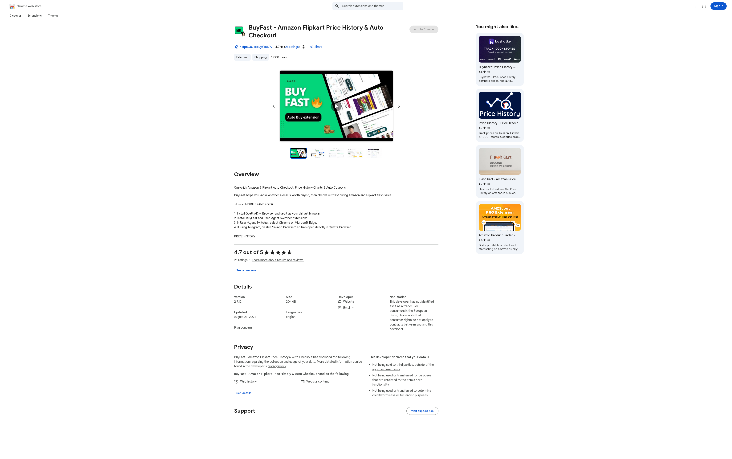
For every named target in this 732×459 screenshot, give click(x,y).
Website (348, 302)
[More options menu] (696, 6)
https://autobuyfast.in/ (256, 47)
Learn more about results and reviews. (278, 260)
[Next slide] (399, 106)
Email (346, 308)
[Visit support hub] (422, 411)
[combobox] (372, 6)
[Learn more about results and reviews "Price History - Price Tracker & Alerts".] (488, 128)
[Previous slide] (274, 106)
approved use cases (386, 369)
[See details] (244, 393)
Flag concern (243, 328)
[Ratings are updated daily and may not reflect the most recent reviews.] (303, 47)
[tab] (15, 15)
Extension (242, 57)
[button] (704, 6)
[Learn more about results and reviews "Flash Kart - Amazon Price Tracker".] (488, 184)
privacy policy (277, 366)
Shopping (260, 57)
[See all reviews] (246, 270)
